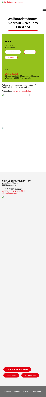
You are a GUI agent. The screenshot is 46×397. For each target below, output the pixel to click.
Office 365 (11, 57)
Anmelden (37, 391)
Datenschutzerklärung (22, 391)
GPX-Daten (11, 375)
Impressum (7, 391)
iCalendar (29, 52)
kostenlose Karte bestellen (17, 369)
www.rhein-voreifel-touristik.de (14, 191)
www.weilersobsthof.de (22, 91)
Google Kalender (13, 52)
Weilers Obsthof (11, 74)
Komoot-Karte (30, 375)
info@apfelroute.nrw (10, 193)
